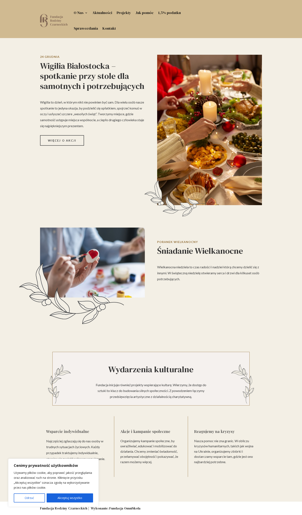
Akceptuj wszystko (70, 498)
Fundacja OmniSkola (125, 508)
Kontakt (109, 28)
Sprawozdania (86, 28)
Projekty (124, 12)
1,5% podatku (169, 12)
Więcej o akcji (62, 140)
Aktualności (102, 12)
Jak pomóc (145, 12)
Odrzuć (29, 498)
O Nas (79, 12)
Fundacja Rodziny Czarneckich (63, 508)
